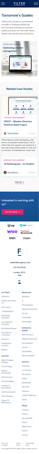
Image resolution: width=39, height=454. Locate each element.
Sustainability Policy (30, 444)
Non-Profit (25, 387)
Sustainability (27, 322)
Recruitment (26, 374)
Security (25, 313)
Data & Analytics (7, 396)
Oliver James (6, 307)
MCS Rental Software (9, 328)
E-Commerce (26, 370)
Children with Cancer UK (9, 302)
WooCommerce (7, 377)
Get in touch (11, 212)
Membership (26, 383)
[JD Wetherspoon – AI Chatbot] (19, 157)
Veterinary (25, 391)
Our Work (6, 292)
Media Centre (26, 426)
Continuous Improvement (6, 387)
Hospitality (26, 366)
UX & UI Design (7, 366)
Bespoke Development (14, 160)
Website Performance (29, 309)
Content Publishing (28, 395)
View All (18, 182)
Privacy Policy (18, 444)
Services (5, 356)
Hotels (24, 378)
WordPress (26, 296)
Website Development (6, 372)
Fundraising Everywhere (6, 317)
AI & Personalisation (9, 392)
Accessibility (26, 317)
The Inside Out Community (7, 334)
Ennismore (5, 339)
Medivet (4, 350)
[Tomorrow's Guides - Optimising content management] (19, 59)
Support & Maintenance (6, 401)
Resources (26, 292)
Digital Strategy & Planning (8, 361)
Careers (25, 431)
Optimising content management (13, 49)
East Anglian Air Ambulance (7, 323)
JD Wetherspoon (7, 311)
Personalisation (27, 305)
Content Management (14, 118)
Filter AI (24, 422)
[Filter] (19, 3)
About (24, 406)
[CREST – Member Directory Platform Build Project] (19, 116)
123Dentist (5, 296)
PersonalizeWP (27, 418)
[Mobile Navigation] (3, 3)
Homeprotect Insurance (6, 344)
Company (25, 410)
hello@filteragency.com (20, 262)
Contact (25, 435)
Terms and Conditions (5, 444)
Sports (24, 399)
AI (22, 301)
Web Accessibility (28, 356)
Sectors (25, 362)
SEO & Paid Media (8, 381)
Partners (25, 414)
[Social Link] (19, 280)
